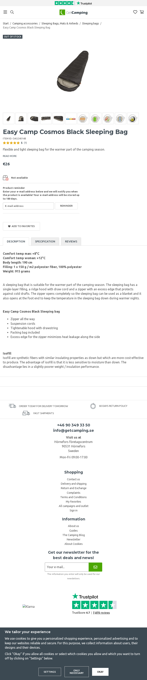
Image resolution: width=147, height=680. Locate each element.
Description (16, 241)
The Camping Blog (73, 535)
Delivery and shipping (74, 483)
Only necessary (77, 671)
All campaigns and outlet (73, 506)
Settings (50, 671)
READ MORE (10, 156)
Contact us (73, 479)
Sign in (74, 510)
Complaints (73, 492)
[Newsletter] (95, 567)
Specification (45, 241)
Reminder (66, 205)
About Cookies (74, 543)
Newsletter (73, 539)
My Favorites (73, 501)
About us (73, 526)
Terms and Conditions (73, 497)
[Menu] (5, 12)
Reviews (71, 241)
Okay (100, 671)
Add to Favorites (23, 226)
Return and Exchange (74, 488)
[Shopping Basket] (141, 12)
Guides (73, 530)
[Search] (12, 12)
